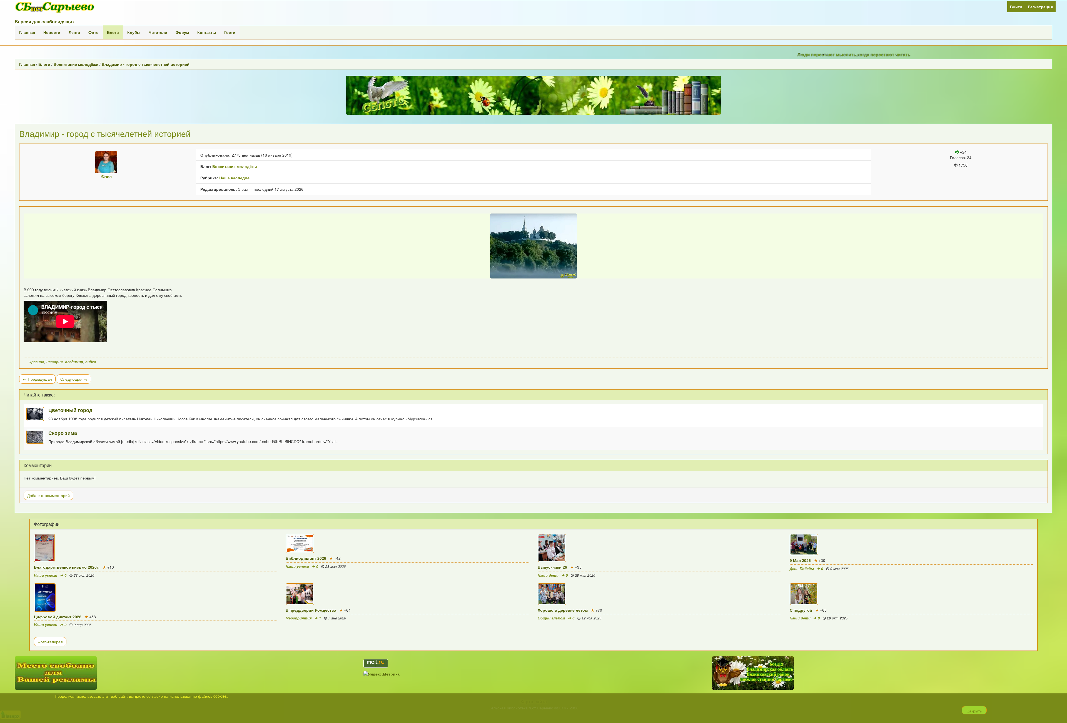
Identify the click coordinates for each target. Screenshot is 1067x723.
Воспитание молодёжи (76, 64)
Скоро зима (62, 432)
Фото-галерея (50, 641)
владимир (74, 361)
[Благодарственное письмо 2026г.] (156, 548)
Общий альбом (551, 618)
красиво (36, 361)
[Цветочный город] (37, 414)
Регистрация (1040, 6)
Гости (229, 32)
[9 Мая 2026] (911, 544)
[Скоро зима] (37, 437)
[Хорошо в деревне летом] (659, 594)
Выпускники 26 (552, 567)
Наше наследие (234, 177)
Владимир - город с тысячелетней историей (146, 64)
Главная (27, 32)
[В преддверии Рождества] (407, 594)
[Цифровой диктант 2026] (156, 597)
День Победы (802, 568)
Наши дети (548, 575)
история (54, 361)
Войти (1016, 6)
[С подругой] (911, 594)
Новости (51, 32)
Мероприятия (299, 618)
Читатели (158, 32)
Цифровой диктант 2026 (57, 616)
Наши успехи (45, 575)
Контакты (206, 32)
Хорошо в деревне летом (563, 610)
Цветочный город (70, 409)
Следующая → (74, 379)
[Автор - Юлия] (106, 162)
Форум (182, 32)
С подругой (801, 610)
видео (90, 361)
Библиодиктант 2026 (306, 558)
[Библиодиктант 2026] (407, 543)
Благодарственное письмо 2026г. (66, 567)
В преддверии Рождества (311, 610)
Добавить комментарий (48, 495)
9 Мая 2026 (800, 560)
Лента (74, 32)
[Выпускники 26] (659, 548)
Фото (93, 32)
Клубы (133, 32)
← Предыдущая (37, 379)
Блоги (113, 32)
